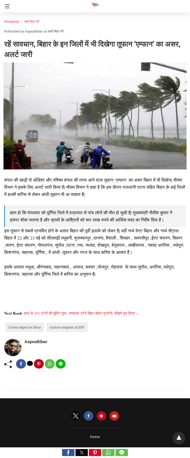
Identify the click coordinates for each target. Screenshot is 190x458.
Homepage (11, 21)
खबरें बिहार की (31, 21)
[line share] (61, 364)
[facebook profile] (88, 416)
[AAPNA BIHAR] (95, 2)
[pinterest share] (39, 364)
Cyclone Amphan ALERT (67, 327)
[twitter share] (30, 363)
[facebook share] (21, 364)
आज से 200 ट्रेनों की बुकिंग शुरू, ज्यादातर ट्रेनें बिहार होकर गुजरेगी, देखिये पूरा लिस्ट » (81, 313)
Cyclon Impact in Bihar (24, 327)
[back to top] (179, 438)
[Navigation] (6, 6)
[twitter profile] (75, 416)
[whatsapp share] (50, 364)
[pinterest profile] (101, 416)
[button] (68, 452)
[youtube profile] (114, 416)
